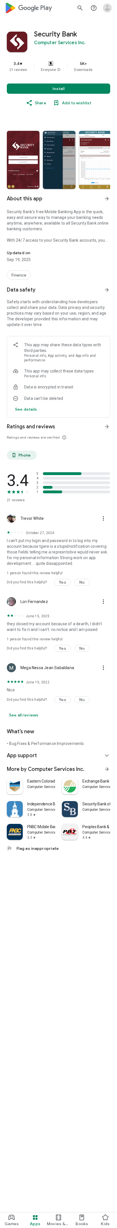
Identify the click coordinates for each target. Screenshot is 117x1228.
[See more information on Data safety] (107, 290)
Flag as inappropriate (33, 848)
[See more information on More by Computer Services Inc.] (107, 769)
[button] (58, 70)
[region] (58, 66)
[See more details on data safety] (26, 409)
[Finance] (19, 275)
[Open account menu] (107, 8)
